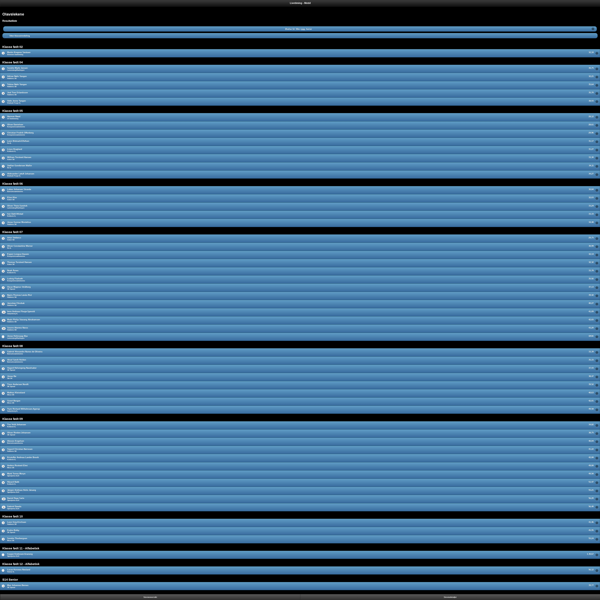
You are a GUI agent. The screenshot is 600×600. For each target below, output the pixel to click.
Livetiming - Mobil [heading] (300, 3)
